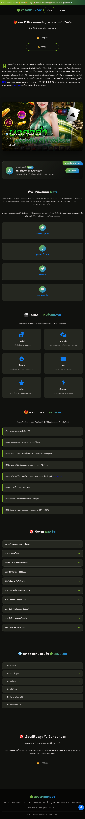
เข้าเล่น (49, 10)
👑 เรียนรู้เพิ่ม (42, 37)
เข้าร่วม (62, 10)
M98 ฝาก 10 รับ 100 (19, 802)
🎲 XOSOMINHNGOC (29, 10)
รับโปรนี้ (73, 170)
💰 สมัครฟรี (43, 46)
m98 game (57, 476)
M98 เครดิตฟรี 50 (63, 802)
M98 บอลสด (32, 807)
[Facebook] (81, 807)
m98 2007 (16, 85)
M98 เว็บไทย (76, 802)
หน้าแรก (7, 802)
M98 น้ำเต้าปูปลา (49, 802)
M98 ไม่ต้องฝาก (35, 802)
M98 (4, 82)
